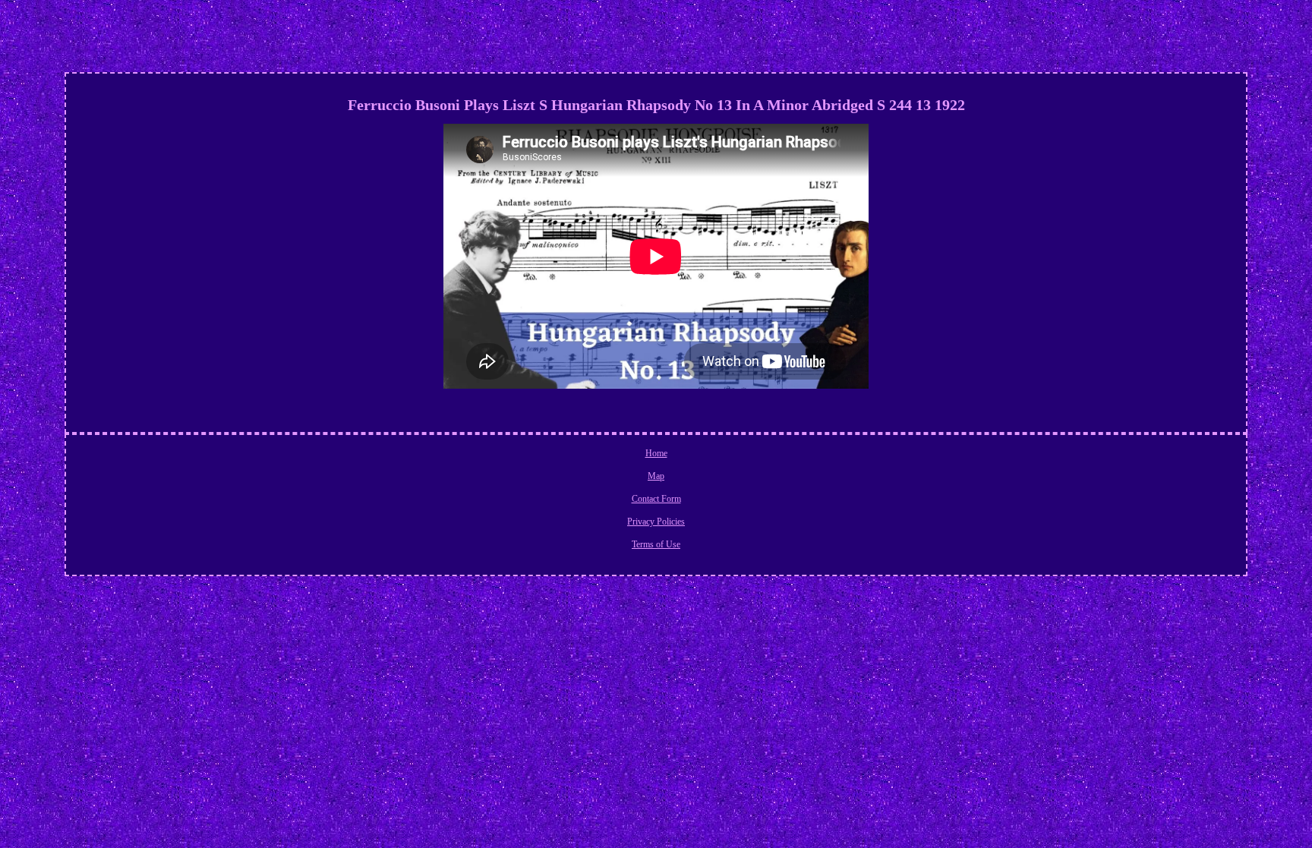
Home (656, 453)
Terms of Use (656, 544)
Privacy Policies (656, 521)
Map (656, 476)
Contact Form (656, 498)
